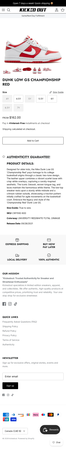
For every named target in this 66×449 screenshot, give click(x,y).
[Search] (10, 10)
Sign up (10, 385)
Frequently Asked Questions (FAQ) (19, 321)
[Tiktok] (15, 304)
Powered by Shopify (26, 438)
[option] (33, 41)
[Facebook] (4, 304)
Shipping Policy (10, 326)
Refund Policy (9, 331)
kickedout (13, 438)
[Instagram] (10, 304)
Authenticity (8, 344)
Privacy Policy (9, 335)
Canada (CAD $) (13, 431)
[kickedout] (33, 10)
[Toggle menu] (3, 10)
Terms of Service (10, 340)
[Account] (55, 10)
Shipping (6, 129)
